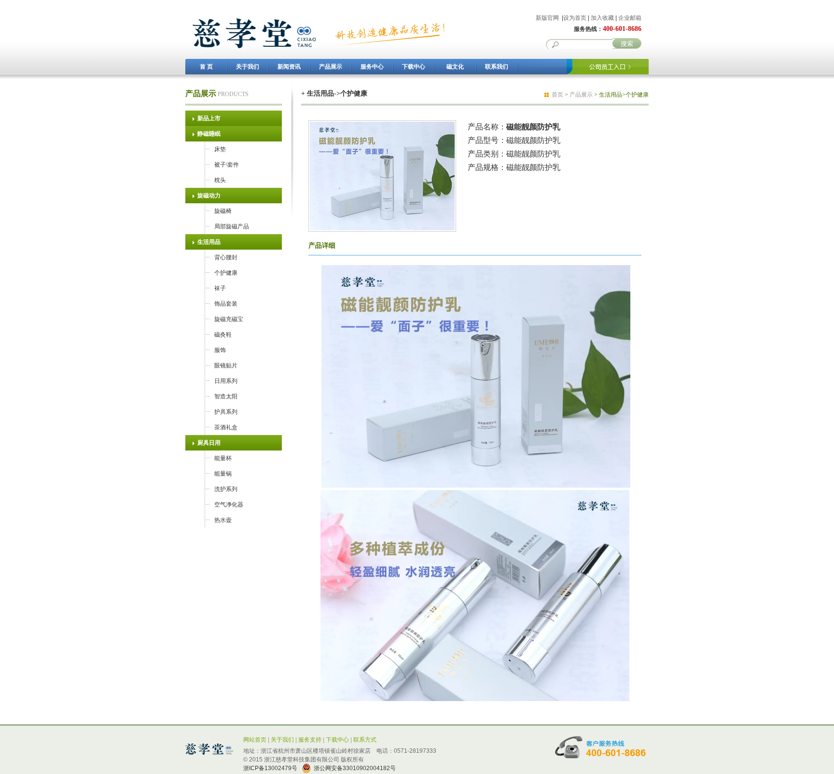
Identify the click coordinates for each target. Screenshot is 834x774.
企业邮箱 (629, 17)
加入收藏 (602, 17)
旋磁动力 (209, 195)
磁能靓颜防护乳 (533, 154)
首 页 (206, 66)
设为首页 (574, 17)
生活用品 (209, 242)
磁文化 (455, 66)
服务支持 (309, 739)
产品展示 (330, 66)
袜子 (220, 288)
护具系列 (225, 411)
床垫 (220, 149)
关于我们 (247, 66)
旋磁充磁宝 (228, 319)
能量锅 (223, 473)
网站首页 (254, 739)
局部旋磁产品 (231, 226)
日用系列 (225, 381)
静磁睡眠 (209, 133)
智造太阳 (225, 396)
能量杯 (223, 458)
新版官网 (547, 17)
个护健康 (225, 272)
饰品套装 (225, 303)
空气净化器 (228, 504)
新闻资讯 (289, 66)
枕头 (220, 180)
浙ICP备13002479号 (270, 768)
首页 (557, 94)
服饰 (220, 350)
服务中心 (372, 66)
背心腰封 (225, 257)
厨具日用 (209, 442)
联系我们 (496, 66)
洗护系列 (225, 489)
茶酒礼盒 (225, 427)
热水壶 (223, 520)
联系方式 (364, 739)
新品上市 (209, 118)
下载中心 (413, 66)
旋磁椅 (223, 211)
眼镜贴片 (225, 365)
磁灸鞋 (223, 334)
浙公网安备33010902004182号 (355, 768)
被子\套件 (226, 164)
